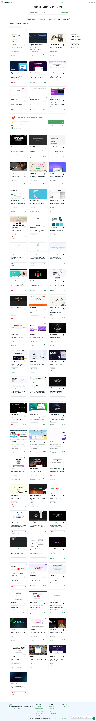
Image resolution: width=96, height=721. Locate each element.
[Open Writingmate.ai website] (59, 388)
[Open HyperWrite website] (19, 73)
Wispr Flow (14, 495)
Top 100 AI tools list (40, 713)
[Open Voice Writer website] (38, 602)
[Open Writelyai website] (16, 99)
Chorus (32, 73)
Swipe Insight (15, 629)
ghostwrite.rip (34, 549)
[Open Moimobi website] (16, 147)
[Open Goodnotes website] (38, 200)
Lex (12, 254)
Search (54, 2)
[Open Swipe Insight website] (19, 629)
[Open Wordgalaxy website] (37, 468)
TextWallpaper (34, 147)
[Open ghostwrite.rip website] (39, 549)
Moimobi (13, 147)
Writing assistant (14, 80)
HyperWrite (14, 73)
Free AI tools (38, 715)
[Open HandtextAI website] (58, 200)
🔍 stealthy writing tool (75, 47)
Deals (46, 2)
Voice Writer (33, 602)
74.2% (53, 558)
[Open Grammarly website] (19, 200)
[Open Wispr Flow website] (17, 495)
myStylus (52, 147)
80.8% (14, 424)
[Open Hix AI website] (16, 683)
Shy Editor (14, 522)
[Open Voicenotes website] (17, 227)
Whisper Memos (54, 281)
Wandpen (13, 602)
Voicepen (52, 173)
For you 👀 (66, 19)
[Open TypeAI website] (15, 44)
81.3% (53, 210)
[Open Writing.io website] (36, 254)
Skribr (12, 388)
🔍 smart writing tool (75, 36)
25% (33, 370)
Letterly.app (53, 361)
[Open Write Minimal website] (58, 602)
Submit (69, 2)
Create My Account (55, 122)
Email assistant (34, 555)
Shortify (32, 522)
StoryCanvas (53, 254)
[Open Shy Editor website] (17, 522)
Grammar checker (34, 51)
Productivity (13, 314)
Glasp (12, 575)
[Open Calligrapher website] (38, 99)
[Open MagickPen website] (37, 575)
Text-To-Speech (14, 421)
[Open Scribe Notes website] (57, 227)
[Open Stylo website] (53, 441)
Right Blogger (54, 414)
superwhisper (54, 334)
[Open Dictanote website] (56, 495)
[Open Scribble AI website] (37, 307)
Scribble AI (33, 307)
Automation (13, 153)
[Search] (93, 718)
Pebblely (32, 656)
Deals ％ (59, 19)
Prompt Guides (53, 106)
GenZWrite (53, 629)
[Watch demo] (57, 37)
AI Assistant (52, 529)
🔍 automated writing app (76, 41)
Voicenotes (14, 227)
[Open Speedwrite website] (18, 549)
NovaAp (52, 522)
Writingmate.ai (54, 388)
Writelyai (13, 99)
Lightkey (13, 441)
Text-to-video (14, 395)
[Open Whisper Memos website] (59, 281)
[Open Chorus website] (35, 73)
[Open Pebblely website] (36, 656)
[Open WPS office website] (56, 73)
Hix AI (12, 683)
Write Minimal (54, 602)
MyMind (13, 656)
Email (32, 502)
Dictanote (53, 495)
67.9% (33, 210)
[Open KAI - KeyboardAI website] (60, 44)
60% (33, 183)
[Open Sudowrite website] (37, 173)
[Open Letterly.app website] (57, 361)
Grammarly (14, 200)
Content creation (14, 106)
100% (33, 82)
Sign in (61, 2)
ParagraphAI (34, 227)
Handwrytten (54, 307)
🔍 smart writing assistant (76, 39)
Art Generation (34, 153)
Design (32, 106)
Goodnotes (33, 200)
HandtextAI (53, 200)
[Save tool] (25, 45)
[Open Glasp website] (16, 575)
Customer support (53, 448)
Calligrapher (33, 99)
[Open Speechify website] (18, 414)
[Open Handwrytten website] (58, 307)
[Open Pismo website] (15, 468)
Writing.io (33, 254)
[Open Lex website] (13, 254)
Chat (51, 395)
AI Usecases (38, 710)
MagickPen (33, 575)
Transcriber (52, 287)
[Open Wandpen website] (17, 602)
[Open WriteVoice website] (37, 361)
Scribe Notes (53, 227)
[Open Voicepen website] (55, 173)
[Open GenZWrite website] (56, 629)
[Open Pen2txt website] (55, 575)
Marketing (13, 636)
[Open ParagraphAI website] (38, 227)
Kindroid (52, 549)
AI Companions (53, 555)
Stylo (51, 441)
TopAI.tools (13, 704)
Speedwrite (14, 549)
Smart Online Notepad (36, 44)
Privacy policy (54, 718)
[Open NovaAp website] (56, 522)
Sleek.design (14, 334)
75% (14, 210)
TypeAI (13, 44)
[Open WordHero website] (36, 281)
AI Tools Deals (38, 706)
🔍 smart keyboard (75, 44)
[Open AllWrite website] (35, 334)
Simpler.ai (33, 414)
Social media (52, 421)
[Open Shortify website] (35, 522)
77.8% (14, 692)
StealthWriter (54, 468)
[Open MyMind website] (16, 656)
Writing (51, 261)
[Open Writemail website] (56, 656)
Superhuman (34, 495)
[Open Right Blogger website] (58, 414)
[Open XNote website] (15, 173)
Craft (31, 441)
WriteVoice (33, 361)
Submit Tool (51, 706)
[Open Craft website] (35, 441)
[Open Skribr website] (15, 388)
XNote (13, 173)
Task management (34, 448)
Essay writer (13, 287)
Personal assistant (15, 51)
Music (32, 80)
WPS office (53, 73)
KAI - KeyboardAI (54, 44)
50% (14, 54)
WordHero (33, 281)
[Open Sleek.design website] (18, 334)
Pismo (13, 468)
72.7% (33, 451)
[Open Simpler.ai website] (37, 414)
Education (33, 261)
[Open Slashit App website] (18, 361)
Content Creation (14, 582)
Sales (51, 314)
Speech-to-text (53, 341)
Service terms (63, 718)
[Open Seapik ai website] (36, 629)
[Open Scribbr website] (17, 281)
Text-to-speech (53, 582)
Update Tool (52, 708)
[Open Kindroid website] (57, 549)
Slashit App (14, 361)
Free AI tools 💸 (42, 19)
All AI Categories (39, 708)
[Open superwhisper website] (58, 334)
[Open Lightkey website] (16, 441)
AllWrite (32, 334)
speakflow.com (54, 99)
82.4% (53, 478)
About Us (51, 710)
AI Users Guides (52, 713)
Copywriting (52, 636)
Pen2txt (52, 575)
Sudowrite (33, 173)
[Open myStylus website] (56, 147)
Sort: (15, 27)
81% (14, 290)
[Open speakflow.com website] (59, 99)
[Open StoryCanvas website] (57, 254)
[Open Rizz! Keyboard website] (20, 307)
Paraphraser (52, 475)
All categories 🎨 (51, 19)
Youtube (32, 529)
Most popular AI (39, 711)
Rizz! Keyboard (15, 307)
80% (53, 531)
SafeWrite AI (33, 388)
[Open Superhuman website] (40, 495)
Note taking (13, 180)
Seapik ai (33, 629)
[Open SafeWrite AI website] (38, 388)
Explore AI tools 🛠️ (31, 19)
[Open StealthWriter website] (59, 468)
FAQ (50, 711)
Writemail (53, 656)
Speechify (13, 414)
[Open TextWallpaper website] (39, 147)
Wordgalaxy (33, 468)
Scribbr (13, 281)
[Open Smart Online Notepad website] (31, 45)
